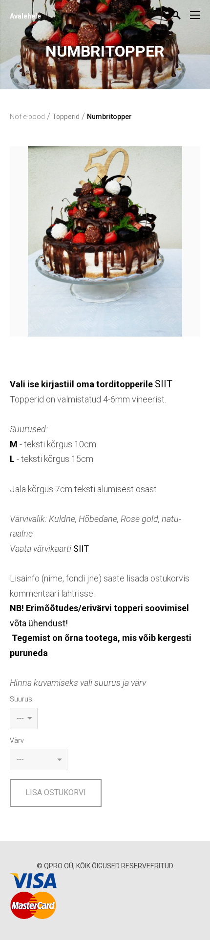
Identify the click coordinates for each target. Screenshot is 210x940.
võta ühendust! (39, 623)
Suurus (21, 699)
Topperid (66, 116)
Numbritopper (109, 116)
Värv (17, 740)
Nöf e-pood (27, 116)
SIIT (163, 384)
